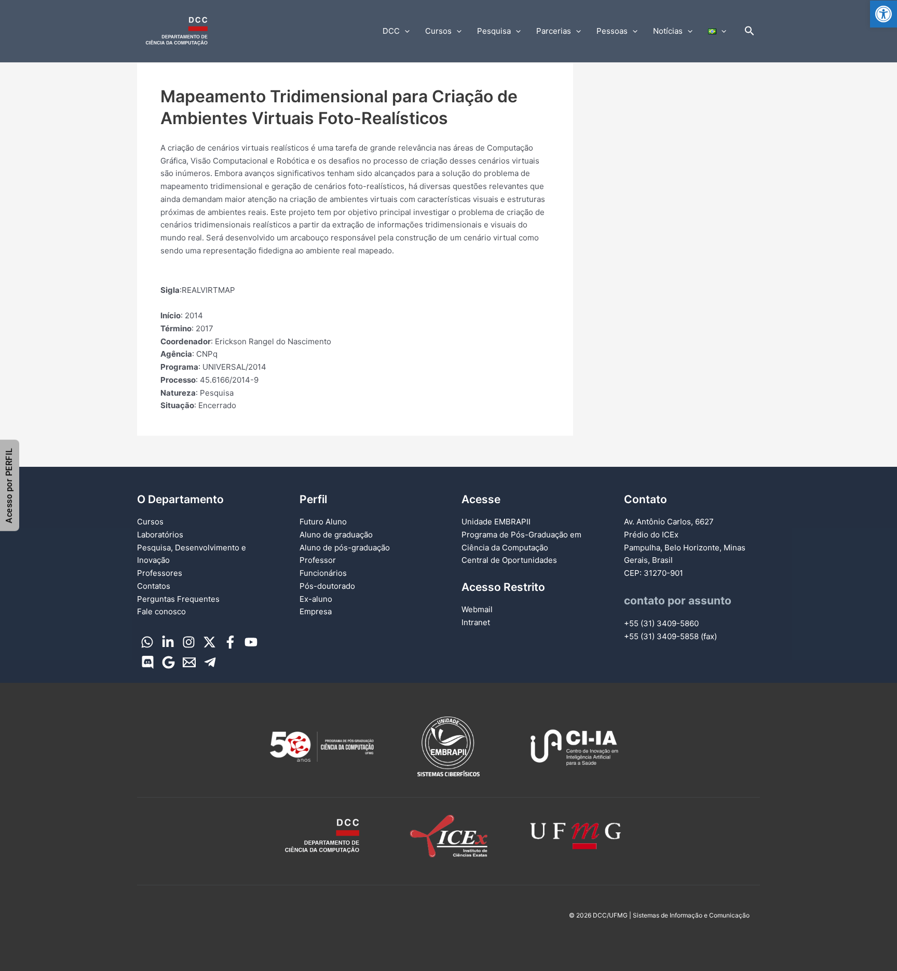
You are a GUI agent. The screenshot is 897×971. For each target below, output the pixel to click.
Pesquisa (494, 31)
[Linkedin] (168, 642)
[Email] (189, 662)
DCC (391, 31)
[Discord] (148, 662)
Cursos (438, 31)
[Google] (168, 662)
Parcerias (553, 31)
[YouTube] (251, 642)
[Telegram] (210, 662)
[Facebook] (230, 642)
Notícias (668, 31)
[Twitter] (209, 642)
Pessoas (612, 31)
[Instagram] (189, 642)
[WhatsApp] (147, 642)
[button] (883, 14)
